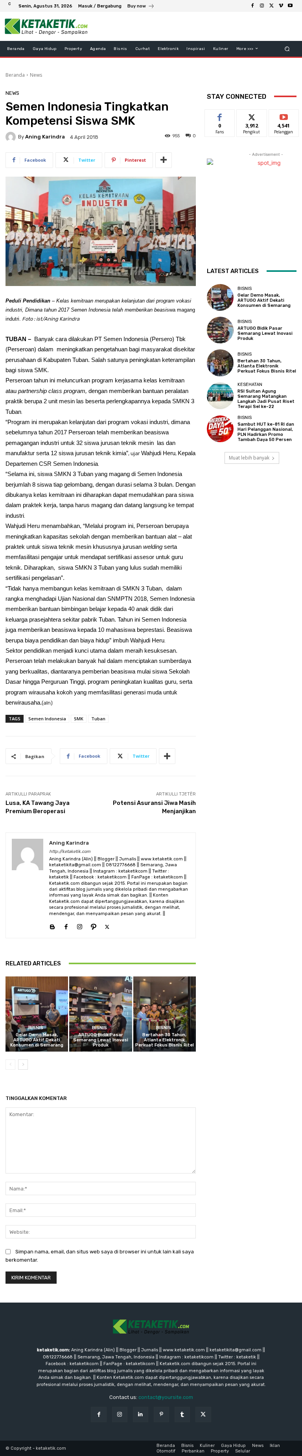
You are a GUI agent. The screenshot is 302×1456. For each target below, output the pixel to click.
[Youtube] (290, 6)
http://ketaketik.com (69, 851)
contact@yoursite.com (165, 1397)
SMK (78, 719)
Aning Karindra (45, 136)
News (36, 75)
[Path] (93, 925)
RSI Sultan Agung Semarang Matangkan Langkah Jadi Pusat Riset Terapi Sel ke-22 (266, 399)
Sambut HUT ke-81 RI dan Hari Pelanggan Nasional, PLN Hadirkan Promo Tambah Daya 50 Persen (266, 432)
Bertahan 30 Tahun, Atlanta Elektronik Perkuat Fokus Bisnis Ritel (164, 1040)
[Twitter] (271, 6)
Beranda (15, 75)
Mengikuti (252, 115)
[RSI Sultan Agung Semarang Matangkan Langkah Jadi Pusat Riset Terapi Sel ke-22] (220, 395)
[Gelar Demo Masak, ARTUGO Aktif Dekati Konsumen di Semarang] (37, 1014)
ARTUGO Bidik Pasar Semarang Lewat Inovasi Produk (100, 1040)
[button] (287, 48)
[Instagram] (262, 6)
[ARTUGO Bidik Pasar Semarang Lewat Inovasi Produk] (100, 1014)
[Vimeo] (280, 6)
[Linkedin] (140, 1414)
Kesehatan (250, 384)
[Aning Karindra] (12, 137)
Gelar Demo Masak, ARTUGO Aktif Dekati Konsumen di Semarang (36, 1040)
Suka (220, 115)
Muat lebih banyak (249, 457)
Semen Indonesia (47, 719)
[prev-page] (10, 1064)
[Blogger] (52, 925)
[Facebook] (252, 6)
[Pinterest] (161, 1414)
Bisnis (35, 1028)
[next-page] (23, 1064)
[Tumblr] (182, 1414)
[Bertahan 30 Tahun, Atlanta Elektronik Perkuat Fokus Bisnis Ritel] (164, 1014)
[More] (163, 160)
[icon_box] (141, 7)
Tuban (98, 719)
